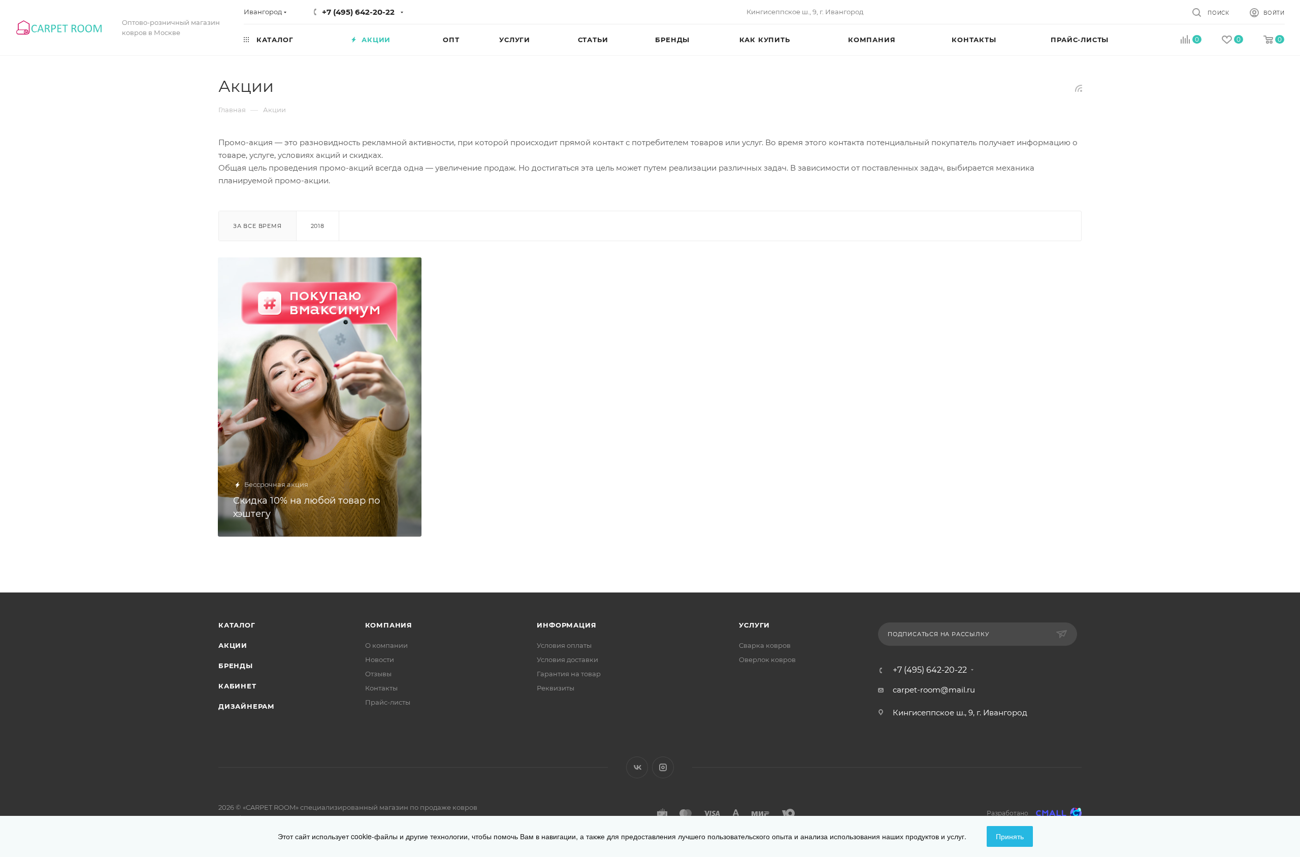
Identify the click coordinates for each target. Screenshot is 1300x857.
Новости (379, 659)
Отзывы (378, 674)
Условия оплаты (564, 645)
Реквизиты (555, 688)
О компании (386, 645)
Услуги (754, 625)
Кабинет (237, 686)
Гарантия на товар (569, 674)
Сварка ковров (765, 645)
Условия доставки (567, 659)
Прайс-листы (387, 702)
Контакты (381, 688)
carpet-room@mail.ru (934, 690)
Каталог (236, 625)
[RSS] (1078, 88)
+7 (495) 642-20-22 (358, 12)
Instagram (663, 767)
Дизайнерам (246, 706)
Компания (388, 625)
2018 (317, 225)
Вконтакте (637, 767)
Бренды (235, 666)
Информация (566, 625)
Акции (232, 645)
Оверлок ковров (767, 659)
